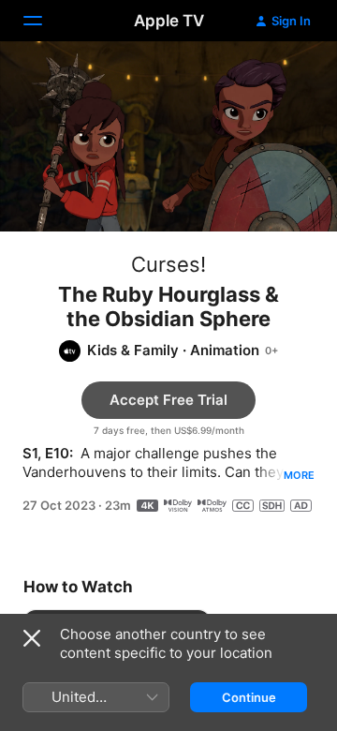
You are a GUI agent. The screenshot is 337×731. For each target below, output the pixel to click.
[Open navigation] (44, 20)
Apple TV (169, 20)
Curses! (168, 264)
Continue (249, 697)
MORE (299, 475)
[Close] (31, 638)
